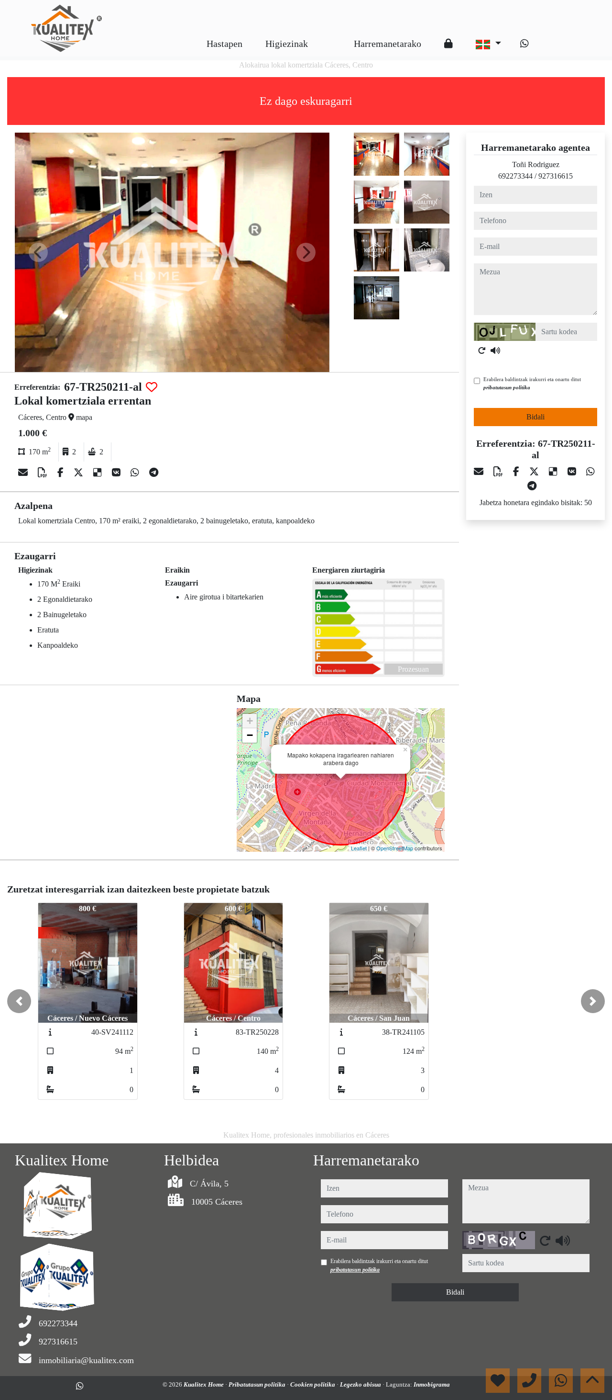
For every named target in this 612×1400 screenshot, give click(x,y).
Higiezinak (286, 43)
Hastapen (224, 43)
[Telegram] (153, 472)
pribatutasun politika (506, 387)
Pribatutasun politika (258, 1384)
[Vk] (117, 472)
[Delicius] (98, 472)
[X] (80, 472)
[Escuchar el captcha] (495, 350)
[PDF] (44, 472)
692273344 (515, 176)
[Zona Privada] (448, 44)
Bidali (535, 417)
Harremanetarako (387, 43)
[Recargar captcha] (482, 350)
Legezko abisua (361, 1384)
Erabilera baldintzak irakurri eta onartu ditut (532, 383)
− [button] (250, 735)
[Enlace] (331, 36)
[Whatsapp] (524, 43)
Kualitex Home (204, 1384)
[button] (19, 1001)
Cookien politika (313, 1384)
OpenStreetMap (394, 848)
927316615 (555, 176)
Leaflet (359, 848)
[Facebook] (61, 472)
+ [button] (250, 721)
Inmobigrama (432, 1384)
